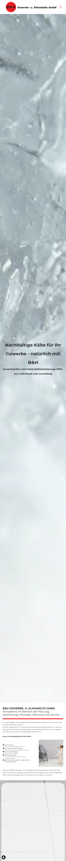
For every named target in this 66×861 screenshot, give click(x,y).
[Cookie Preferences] (4, 857)
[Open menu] (60, 7)
